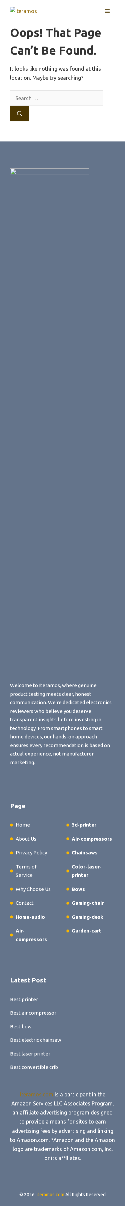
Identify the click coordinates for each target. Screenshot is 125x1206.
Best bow (21, 1026)
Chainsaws (85, 852)
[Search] (19, 113)
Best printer (24, 999)
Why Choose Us (33, 889)
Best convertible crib (34, 1067)
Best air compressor (33, 1013)
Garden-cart (86, 930)
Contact (25, 903)
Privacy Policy (31, 852)
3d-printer (84, 825)
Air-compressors (92, 839)
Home (23, 825)
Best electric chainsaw (35, 1040)
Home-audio (30, 917)
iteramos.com (36, 1094)
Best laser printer (30, 1054)
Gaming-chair (88, 903)
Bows (78, 889)
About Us (26, 839)
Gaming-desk (87, 917)
